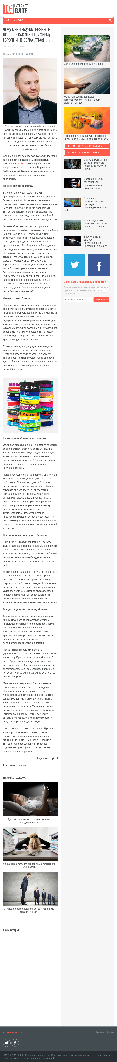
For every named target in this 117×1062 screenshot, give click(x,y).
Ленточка (21, 163)
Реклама (110, 1032)
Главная (20, 46)
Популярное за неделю (86, 146)
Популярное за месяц (86, 152)
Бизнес (13, 765)
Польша (22, 765)
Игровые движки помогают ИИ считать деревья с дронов (96, 223)
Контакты (100, 1032)
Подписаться (101, 299)
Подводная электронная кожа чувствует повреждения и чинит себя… (86, 204)
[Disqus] (30, 973)
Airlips (6, 167)
